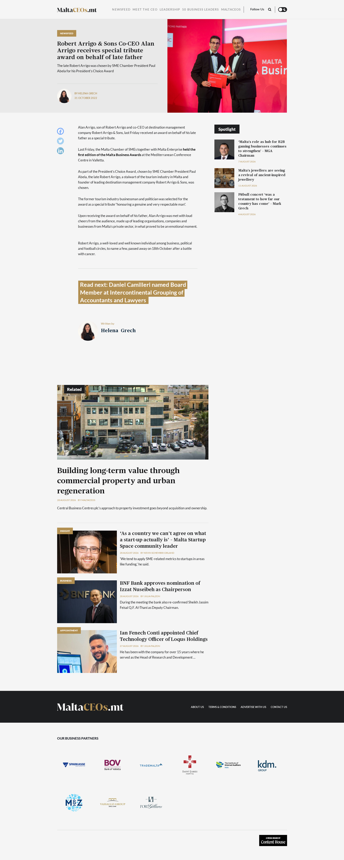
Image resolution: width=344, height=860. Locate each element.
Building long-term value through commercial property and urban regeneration (118, 481)
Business (66, 580)
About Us (197, 707)
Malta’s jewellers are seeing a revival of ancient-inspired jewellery (261, 175)
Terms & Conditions (222, 707)
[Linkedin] (61, 151)
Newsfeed (121, 9)
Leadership (170, 9)
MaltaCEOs (231, 9)
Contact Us (279, 707)
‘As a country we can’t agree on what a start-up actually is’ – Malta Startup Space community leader (163, 540)
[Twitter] (61, 142)
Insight (65, 530)
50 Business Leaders (200, 9)
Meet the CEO (145, 9)
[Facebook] (61, 132)
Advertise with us (253, 707)
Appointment (69, 630)
